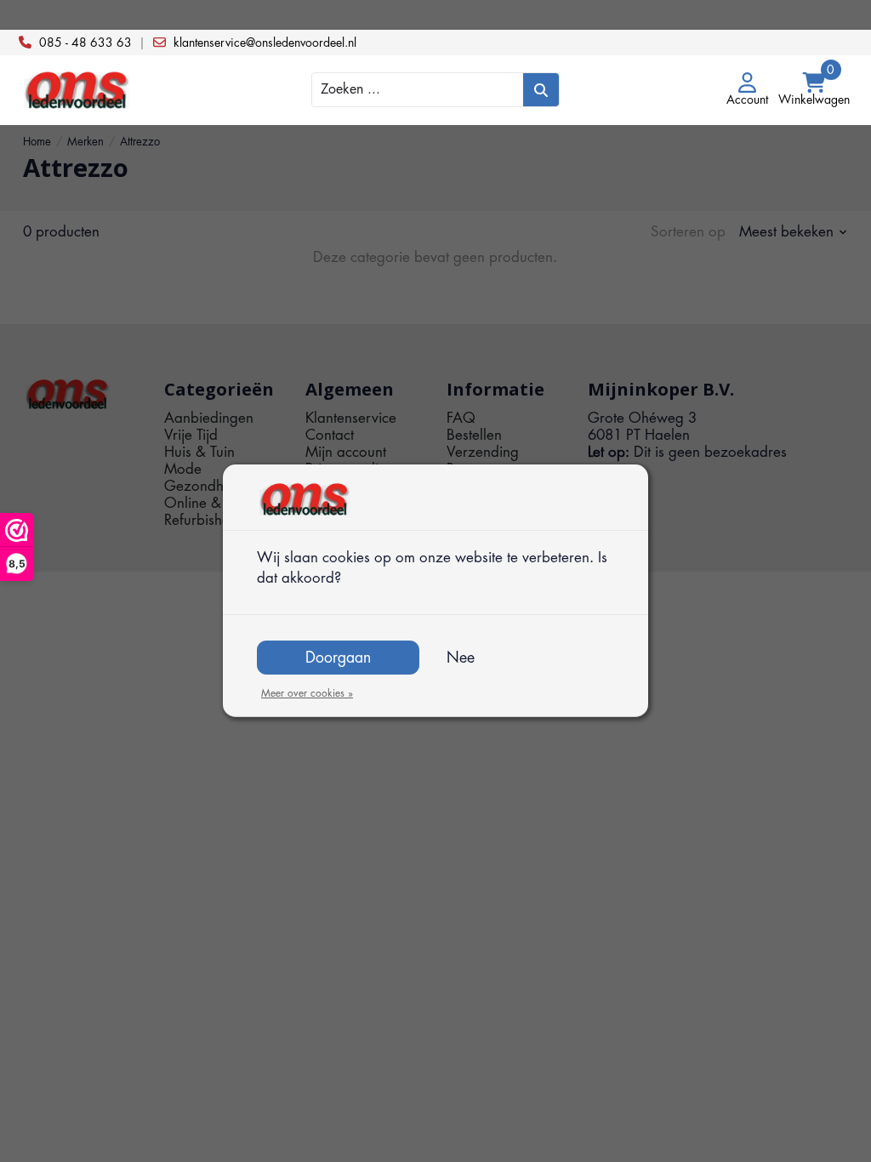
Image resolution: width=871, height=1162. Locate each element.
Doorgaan (338, 657)
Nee (461, 657)
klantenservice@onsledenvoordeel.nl (265, 42)
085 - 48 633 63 (85, 42)
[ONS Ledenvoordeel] (124, 91)
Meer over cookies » (307, 693)
